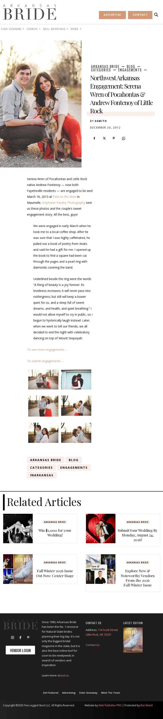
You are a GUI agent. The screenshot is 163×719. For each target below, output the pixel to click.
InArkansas (41, 475)
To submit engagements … (45, 361)
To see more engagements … (47, 350)
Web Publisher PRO (110, 705)
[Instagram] (12, 637)
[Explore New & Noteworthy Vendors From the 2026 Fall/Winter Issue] (100, 569)
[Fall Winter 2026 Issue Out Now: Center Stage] (18, 569)
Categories (101, 70)
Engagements (130, 70)
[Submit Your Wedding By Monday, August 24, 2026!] (100, 528)
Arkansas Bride (105, 66)
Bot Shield (147, 705)
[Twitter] (104, 138)
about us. (63, 675)
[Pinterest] (114, 138)
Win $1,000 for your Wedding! (54, 532)
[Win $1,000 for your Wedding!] (18, 528)
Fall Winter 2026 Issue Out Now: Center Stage (55, 573)
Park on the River (64, 197)
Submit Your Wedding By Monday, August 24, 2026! (137, 535)
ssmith (101, 121)
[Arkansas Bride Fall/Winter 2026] (133, 640)
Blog (131, 66)
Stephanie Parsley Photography (63, 203)
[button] (156, 15)
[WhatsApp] (123, 138)
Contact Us (93, 645)
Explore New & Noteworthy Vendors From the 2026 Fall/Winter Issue (138, 577)
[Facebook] (94, 138)
